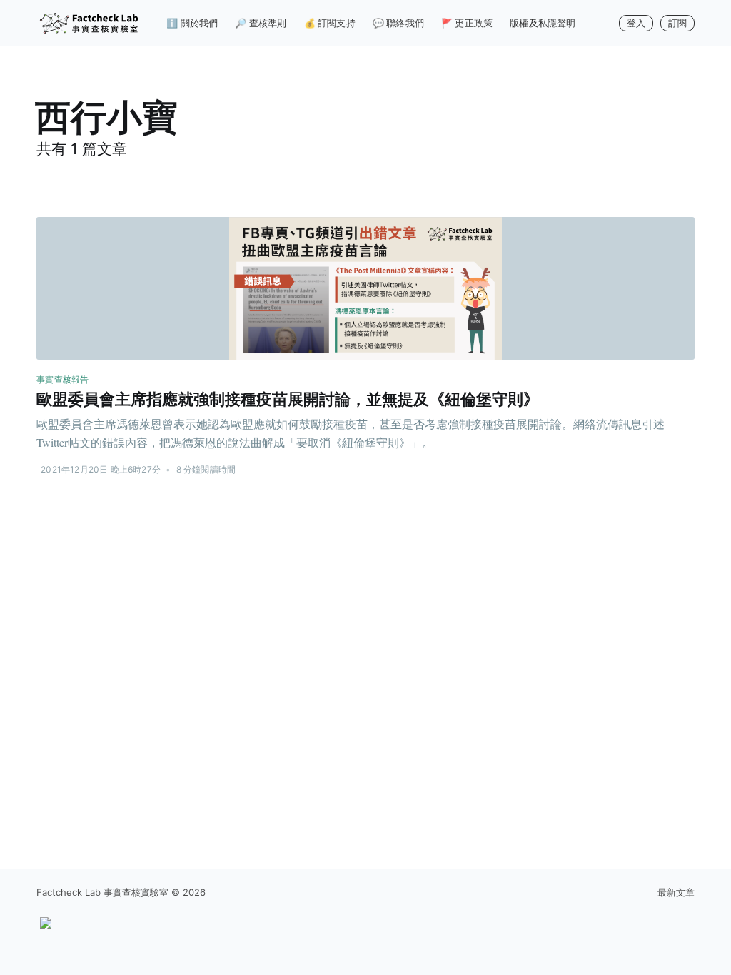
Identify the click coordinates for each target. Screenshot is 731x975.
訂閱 (677, 23)
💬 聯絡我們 (398, 23)
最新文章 (676, 892)
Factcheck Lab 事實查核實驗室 (102, 892)
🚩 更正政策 (467, 23)
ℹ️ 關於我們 (192, 23)
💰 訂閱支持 (330, 23)
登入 (636, 23)
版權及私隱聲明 (542, 23)
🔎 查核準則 (260, 23)
